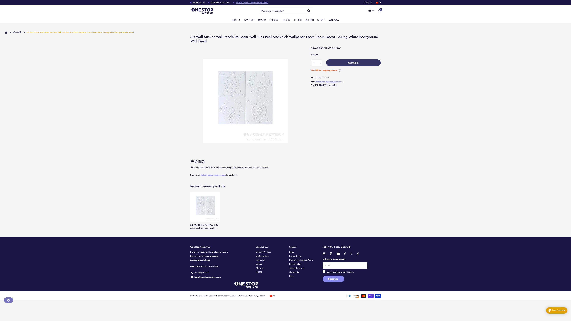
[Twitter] (351, 254)
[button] (321, 60)
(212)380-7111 (201, 272)
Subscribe (333, 278)
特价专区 (286, 19)
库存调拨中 (353, 62)
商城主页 (236, 19)
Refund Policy (295, 263)
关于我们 (309, 19)
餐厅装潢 (17, 32)
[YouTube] (338, 254)
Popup (340, 70)
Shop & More (262, 246)
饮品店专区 (249, 19)
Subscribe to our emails (334, 259)
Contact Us (294, 271)
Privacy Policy (295, 255)
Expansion (260, 259)
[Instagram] (324, 253)
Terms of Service (296, 267)
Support (293, 246)
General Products (263, 251)
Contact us (368, 2)
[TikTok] (358, 253)
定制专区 (274, 19)
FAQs (291, 251)
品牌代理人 (334, 19)
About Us (260, 267)
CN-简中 (321, 19)
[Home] (6, 33)
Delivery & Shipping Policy (301, 259)
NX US (259, 271)
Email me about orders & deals (340, 271)
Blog (291, 275)
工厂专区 (298, 19)
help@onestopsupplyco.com (213, 174)
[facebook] (345, 253)
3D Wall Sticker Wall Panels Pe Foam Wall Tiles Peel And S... (204, 227)
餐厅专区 (262, 19)
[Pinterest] (331, 253)
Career (259, 263)
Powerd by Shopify (256, 295)
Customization (262, 255)
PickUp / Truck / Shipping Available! (252, 2)
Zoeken (309, 11)
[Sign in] (371, 11)
